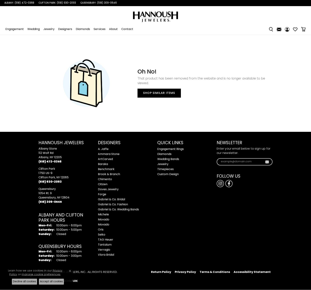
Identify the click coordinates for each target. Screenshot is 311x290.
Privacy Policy (185, 272)
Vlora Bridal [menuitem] (106, 255)
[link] (19, 3)
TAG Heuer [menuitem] (105, 240)
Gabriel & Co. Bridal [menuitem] (111, 199)
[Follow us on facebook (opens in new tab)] (229, 183)
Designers (65, 29)
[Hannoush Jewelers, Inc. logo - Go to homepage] (155, 15)
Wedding (33, 29)
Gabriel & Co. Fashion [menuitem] (113, 204)
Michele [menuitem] (103, 214)
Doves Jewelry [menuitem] (108, 189)
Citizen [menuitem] (102, 184)
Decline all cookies (24, 282)
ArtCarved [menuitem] (105, 159)
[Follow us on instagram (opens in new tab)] (220, 183)
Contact (127, 29)
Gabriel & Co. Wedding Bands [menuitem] (118, 209)
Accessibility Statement (252, 272)
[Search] (271, 29)
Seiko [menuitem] (101, 234)
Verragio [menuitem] (104, 250)
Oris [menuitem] (100, 229)
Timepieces (165, 169)
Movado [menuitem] (103, 219)
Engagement (14, 29)
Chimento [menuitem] (105, 179)
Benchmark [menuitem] (106, 169)
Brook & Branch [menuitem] (109, 174)
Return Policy (161, 272)
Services (99, 29)
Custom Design (168, 174)
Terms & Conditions (215, 272)
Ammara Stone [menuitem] (109, 154)
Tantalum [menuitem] (105, 245)
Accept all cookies (51, 282)
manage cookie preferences (41, 275)
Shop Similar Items (159, 93)
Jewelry (49, 29)
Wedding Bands (168, 159)
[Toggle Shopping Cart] (303, 29)
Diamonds (83, 29)
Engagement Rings (170, 149)
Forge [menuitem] (102, 194)
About (113, 29)
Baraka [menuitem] (103, 164)
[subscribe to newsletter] (267, 162)
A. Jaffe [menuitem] (103, 149)
